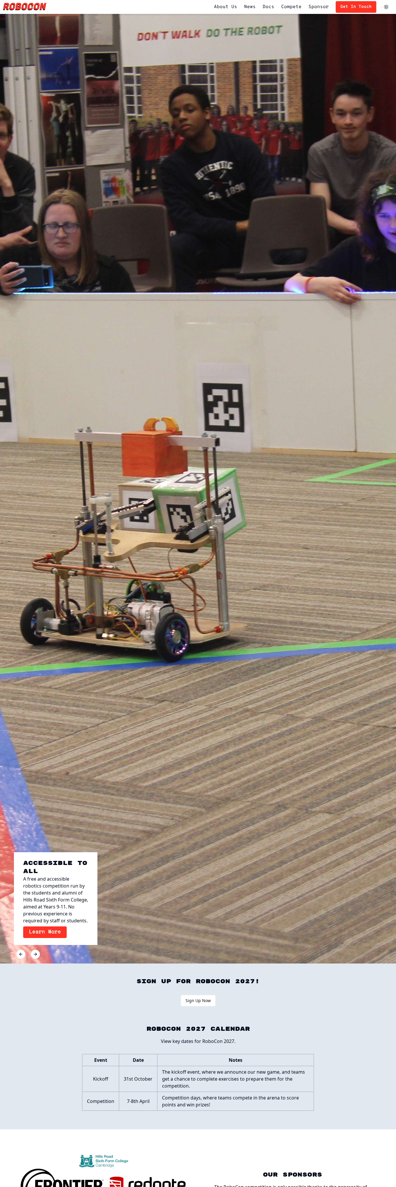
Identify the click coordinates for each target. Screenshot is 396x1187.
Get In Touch (356, 6)
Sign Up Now (198, 1000)
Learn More (45, 932)
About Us (225, 7)
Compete (291, 7)
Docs (268, 7)
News (250, 7)
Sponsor (318, 7)
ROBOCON (24, 7)
